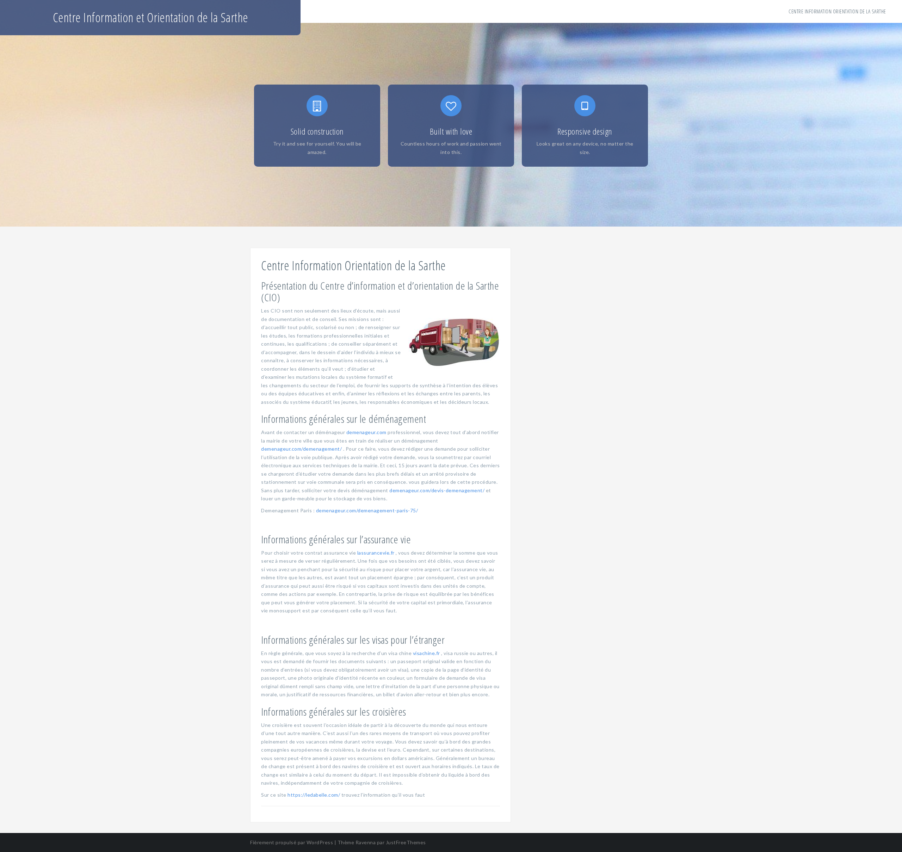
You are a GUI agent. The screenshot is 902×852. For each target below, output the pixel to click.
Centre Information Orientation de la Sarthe (837, 11)
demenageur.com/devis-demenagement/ (436, 490)
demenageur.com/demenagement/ (301, 449)
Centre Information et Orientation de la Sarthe (150, 17)
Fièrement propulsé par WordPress (291, 842)
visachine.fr (426, 653)
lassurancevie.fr (376, 553)
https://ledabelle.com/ (314, 795)
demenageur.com (366, 432)
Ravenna (366, 842)
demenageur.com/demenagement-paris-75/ (367, 510)
